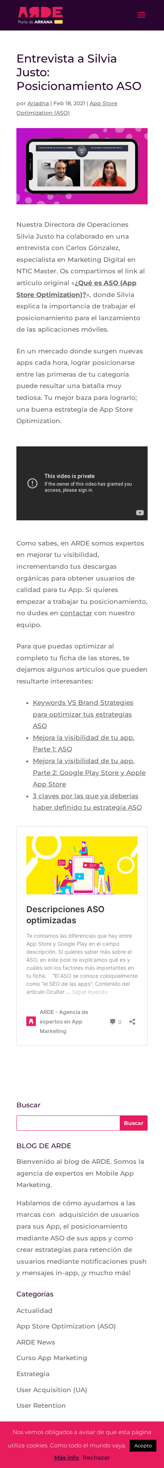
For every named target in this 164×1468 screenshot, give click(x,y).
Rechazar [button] (96, 1457)
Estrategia (33, 1374)
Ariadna (38, 103)
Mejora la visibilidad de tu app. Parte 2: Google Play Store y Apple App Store (89, 772)
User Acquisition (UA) (51, 1390)
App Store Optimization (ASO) (66, 1326)
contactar (76, 613)
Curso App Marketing (51, 1358)
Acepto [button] (143, 1445)
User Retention (41, 1405)
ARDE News (35, 1342)
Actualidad (34, 1310)
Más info (66, 1457)
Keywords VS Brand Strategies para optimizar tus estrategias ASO (83, 714)
